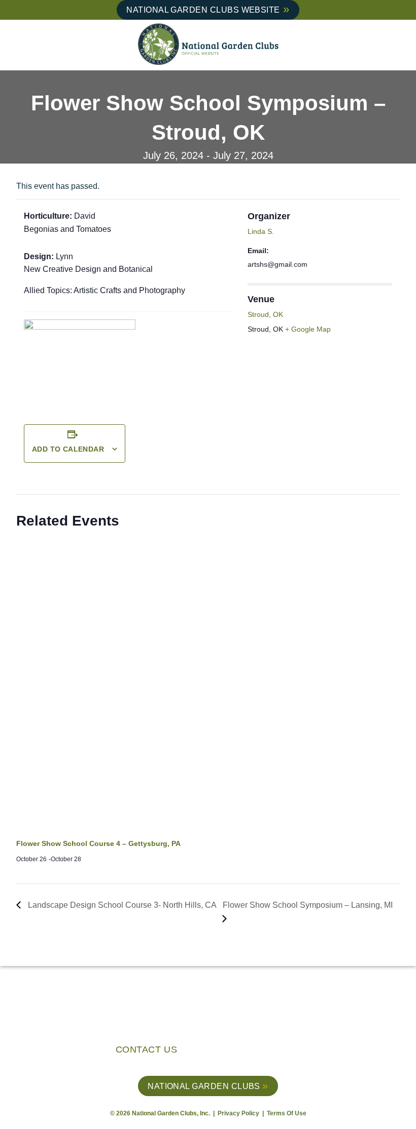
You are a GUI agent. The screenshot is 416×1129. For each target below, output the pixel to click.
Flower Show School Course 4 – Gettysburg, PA (98, 843)
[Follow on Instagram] (268, 1051)
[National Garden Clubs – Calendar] (208, 45)
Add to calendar (68, 449)
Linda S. (261, 231)
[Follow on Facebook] (252, 1051)
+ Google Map (308, 329)
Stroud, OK (265, 314)
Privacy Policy (239, 1113)
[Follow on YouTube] (299, 1051)
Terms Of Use (286, 1113)
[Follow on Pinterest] (284, 1051)
